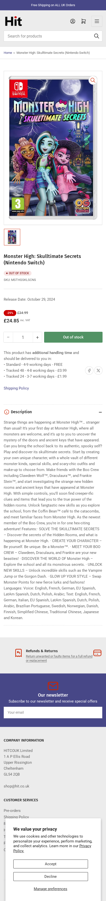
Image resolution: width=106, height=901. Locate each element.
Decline (50, 876)
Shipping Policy (16, 388)
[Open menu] (96, 21)
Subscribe (89, 712)
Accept (50, 864)
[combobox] (53, 36)
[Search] (96, 36)
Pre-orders (12, 810)
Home (8, 53)
